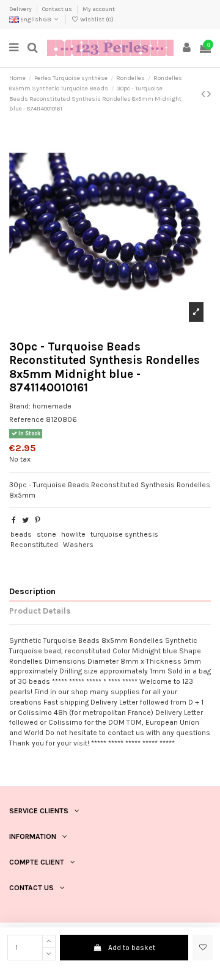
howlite (73, 534)
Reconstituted (34, 544)
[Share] (14, 520)
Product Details (40, 610)
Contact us (57, 9)
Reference (26, 419)
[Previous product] (204, 94)
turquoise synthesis (124, 534)
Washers (78, 544)
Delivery (21, 9)
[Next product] (209, 94)
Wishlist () (96, 19)
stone (46, 534)
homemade (52, 406)
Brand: (20, 406)
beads (21, 534)
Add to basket (131, 947)
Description (32, 591)
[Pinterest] (37, 520)
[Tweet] (25, 520)
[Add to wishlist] (203, 947)
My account (98, 9)
